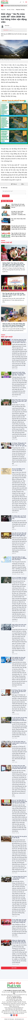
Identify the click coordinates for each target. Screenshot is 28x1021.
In (23, 184)
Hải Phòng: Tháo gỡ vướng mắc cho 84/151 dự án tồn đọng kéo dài (19, 691)
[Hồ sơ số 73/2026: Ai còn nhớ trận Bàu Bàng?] (6, 471)
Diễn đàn (13, 796)
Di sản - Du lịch (14, 916)
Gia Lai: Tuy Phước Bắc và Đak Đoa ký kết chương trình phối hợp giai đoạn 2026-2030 (19, 802)
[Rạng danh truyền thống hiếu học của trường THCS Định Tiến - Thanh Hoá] (6, 375)
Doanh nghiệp (14, 686)
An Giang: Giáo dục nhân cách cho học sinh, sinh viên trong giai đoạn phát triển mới (19, 767)
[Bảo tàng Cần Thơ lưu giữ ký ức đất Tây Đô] (6, 839)
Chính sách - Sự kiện (15, 964)
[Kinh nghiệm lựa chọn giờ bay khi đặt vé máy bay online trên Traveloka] (6, 660)
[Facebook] (11, 1015)
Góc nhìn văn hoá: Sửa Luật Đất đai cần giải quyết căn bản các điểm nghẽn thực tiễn (19, 535)
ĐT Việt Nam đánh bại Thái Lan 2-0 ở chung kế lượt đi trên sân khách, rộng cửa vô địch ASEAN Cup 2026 (19, 341)
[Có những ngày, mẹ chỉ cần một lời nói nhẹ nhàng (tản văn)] (6, 518)
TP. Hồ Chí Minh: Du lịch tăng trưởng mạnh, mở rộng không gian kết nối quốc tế (19, 719)
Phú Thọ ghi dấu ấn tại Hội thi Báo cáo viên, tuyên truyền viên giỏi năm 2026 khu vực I (13, 295)
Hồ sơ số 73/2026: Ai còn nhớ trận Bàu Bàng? (18, 469)
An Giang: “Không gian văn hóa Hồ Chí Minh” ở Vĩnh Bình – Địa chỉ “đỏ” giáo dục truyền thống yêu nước (19, 445)
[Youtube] (16, 1015)
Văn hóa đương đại (15, 936)
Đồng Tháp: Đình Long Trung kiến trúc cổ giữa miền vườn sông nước (19, 401)
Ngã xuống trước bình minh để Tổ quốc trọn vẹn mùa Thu (19, 626)
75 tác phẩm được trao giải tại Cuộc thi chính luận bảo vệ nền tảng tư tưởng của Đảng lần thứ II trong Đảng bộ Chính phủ (19, 922)
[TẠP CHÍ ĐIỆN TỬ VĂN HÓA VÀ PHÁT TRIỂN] (6, 2)
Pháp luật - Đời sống (5, 259)
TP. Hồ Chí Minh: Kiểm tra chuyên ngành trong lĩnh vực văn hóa (19, 743)
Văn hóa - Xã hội (14, 368)
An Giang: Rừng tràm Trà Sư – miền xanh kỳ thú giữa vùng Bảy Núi (19, 878)
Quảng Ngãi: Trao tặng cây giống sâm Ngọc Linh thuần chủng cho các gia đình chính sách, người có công (13, 264)
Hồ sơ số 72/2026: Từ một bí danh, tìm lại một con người (19, 578)
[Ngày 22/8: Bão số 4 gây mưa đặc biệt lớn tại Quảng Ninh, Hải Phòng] (6, 559)
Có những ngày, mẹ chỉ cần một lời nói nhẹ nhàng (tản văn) (19, 517)
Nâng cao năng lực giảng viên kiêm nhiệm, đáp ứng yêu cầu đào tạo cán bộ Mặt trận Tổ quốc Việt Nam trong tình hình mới (19, 943)
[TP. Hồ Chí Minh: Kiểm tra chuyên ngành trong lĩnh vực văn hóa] (6, 744)
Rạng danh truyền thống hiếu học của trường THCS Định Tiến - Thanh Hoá (18, 374)
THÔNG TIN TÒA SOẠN (9, 1019)
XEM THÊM (14, 967)
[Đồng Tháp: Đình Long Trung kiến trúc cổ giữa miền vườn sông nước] (6, 402)
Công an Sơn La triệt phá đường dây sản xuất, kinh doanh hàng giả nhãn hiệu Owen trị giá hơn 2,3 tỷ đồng (13, 325)
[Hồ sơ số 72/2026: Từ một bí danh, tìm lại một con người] (6, 580)
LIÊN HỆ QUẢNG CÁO (19, 1019)
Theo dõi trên (5, 30)
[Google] (14, 1015)
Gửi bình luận (6, 195)
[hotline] (20, 2)
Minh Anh (7, 25)
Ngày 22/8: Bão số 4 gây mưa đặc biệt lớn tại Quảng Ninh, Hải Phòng (19, 558)
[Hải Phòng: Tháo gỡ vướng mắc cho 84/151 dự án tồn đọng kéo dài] (6, 692)
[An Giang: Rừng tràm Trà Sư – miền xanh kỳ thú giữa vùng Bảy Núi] (6, 879)
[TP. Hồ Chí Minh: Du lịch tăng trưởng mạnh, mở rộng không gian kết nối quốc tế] (6, 720)
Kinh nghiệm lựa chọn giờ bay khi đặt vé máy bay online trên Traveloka (18, 659)
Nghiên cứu (14, 529)
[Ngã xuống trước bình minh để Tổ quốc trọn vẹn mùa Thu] (6, 627)
